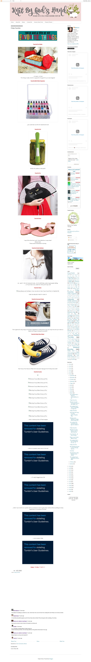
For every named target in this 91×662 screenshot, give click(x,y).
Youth (68, 359)
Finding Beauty (70, 287)
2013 (70, 477)
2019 (70, 466)
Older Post (62, 641)
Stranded (69, 332)
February (72, 461)
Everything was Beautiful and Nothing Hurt (74, 192)
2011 (70, 481)
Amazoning (69, 277)
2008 (70, 487)
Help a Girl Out (75, 297)
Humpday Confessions (72, 300)
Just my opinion (75, 303)
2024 (70, 366)
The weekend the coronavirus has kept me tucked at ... (74, 424)
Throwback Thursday (71, 341)
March (71, 392)
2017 (70, 470)
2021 (70, 372)
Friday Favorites (17, 572)
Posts (70, 237)
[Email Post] (14, 570)
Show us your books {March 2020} (74, 438)
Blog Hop (77, 278)
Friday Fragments (72, 293)
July (71, 385)
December (72, 375)
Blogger (51, 658)
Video (76, 344)
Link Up (77, 309)
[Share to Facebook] (20, 570)
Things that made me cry (71, 338)
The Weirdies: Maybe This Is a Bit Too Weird (75, 199)
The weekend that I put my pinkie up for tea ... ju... (74, 441)
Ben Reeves (70, 194)
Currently (71, 282)
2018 (70, 468)
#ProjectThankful (71, 273)
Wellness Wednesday (71, 352)
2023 (70, 368)
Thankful (69, 335)
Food (71, 290)
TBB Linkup (74, 333)
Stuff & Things (75, 332)
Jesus (68, 302)
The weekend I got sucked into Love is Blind (74, 458)
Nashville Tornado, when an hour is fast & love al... (74, 431)
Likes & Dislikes (71, 309)
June (71, 387)
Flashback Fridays (76, 288)
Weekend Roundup (73, 348)
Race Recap (72, 323)
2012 (70, 479)
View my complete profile (72, 43)
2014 (70, 475)
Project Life (76, 322)
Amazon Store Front (38, 22)
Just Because (73, 302)
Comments (71, 240)
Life (75, 306)
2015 (70, 474)
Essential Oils (69, 285)
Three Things (75, 340)
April (71, 391)
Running (68, 328)
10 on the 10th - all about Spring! (74, 434)
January (71, 463)
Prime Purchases (73, 319)
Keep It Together (71, 305)
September (72, 381)
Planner (77, 318)
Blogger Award (76, 280)
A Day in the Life (75, 274)
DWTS (75, 284)
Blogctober (71, 280)
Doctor (71, 284)
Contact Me (29, 22)
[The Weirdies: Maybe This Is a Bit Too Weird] (69, 199)
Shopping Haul (71, 329)
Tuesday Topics (76, 342)
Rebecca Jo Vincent (72, 80)
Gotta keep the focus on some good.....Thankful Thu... (74, 414)
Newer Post (13, 641)
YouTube (73, 359)
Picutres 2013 (70, 318)
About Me (18, 22)
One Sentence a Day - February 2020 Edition (74, 454)
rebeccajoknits (80, 80)
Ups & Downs (71, 344)
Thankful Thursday (73, 336)
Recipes (76, 326)
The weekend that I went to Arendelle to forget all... (74, 407)
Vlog (68, 345)
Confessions (76, 281)
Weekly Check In (72, 350)
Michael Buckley (71, 201)
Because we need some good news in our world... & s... (74, 403)
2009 (70, 485)
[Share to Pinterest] (21, 570)
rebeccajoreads (85, 147)
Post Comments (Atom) (22, 643)
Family (76, 285)
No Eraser (74, 310)
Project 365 (70, 321)
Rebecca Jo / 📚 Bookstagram (74, 147)
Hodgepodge (70, 299)
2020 (70, 373)
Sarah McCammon (71, 187)
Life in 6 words (70, 307)
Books (23, 22)
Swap (68, 333)
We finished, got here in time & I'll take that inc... (74, 447)
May (71, 389)
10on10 (68, 274)
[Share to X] (18, 570)
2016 (70, 472)
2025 (70, 364)
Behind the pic (76, 277)
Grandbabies (77, 295)
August (71, 383)
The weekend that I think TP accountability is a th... (74, 396)
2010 (70, 483)
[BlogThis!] (17, 570)
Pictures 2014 (75, 316)
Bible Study (71, 278)
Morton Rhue (73, 174)
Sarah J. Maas (73, 180)
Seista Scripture (75, 328)
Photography (70, 315)
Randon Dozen (70, 326)
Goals (73, 295)
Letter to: (70, 306)
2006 (70, 491)
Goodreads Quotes (76, 164)
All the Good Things (72, 275)
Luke (70, 310)
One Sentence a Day (73, 311)
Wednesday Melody (75, 345)
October (72, 379)
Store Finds (76, 330)
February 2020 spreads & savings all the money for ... (74, 419)
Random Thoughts (75, 325)
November (72, 377)
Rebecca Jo (77, 27)
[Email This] (16, 570)
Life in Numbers (76, 307)
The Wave (73, 173)
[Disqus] (38, 591)
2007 (70, 489)
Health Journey (72, 296)
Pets (75, 313)
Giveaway (69, 295)
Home (12, 22)
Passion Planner (48, 22)
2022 (70, 370)
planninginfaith (77, 114)
